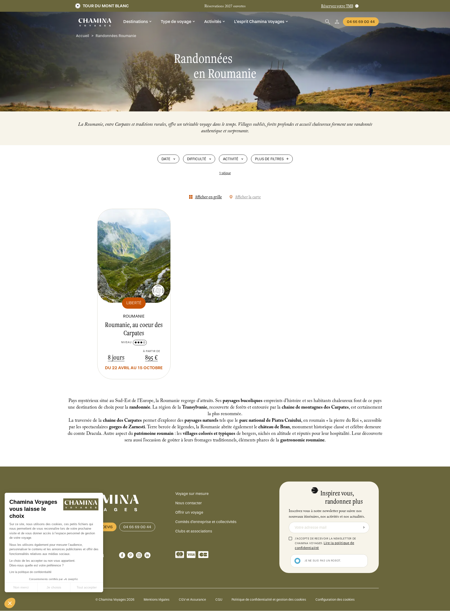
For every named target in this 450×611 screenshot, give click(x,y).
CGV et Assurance (192, 600)
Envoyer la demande (363, 527)
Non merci (21, 587)
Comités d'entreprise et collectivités (205, 522)
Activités (212, 21)
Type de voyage (176, 21)
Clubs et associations (193, 531)
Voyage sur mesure (192, 493)
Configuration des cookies (335, 600)
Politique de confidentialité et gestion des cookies (269, 600)
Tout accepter (87, 587)
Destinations (135, 21)
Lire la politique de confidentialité (30, 572)
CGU (218, 600)
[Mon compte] (337, 21)
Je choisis (54, 587)
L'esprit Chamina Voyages (259, 21)
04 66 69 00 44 (361, 21)
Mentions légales (156, 600)
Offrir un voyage (189, 512)
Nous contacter (188, 503)
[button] (9, 603)
